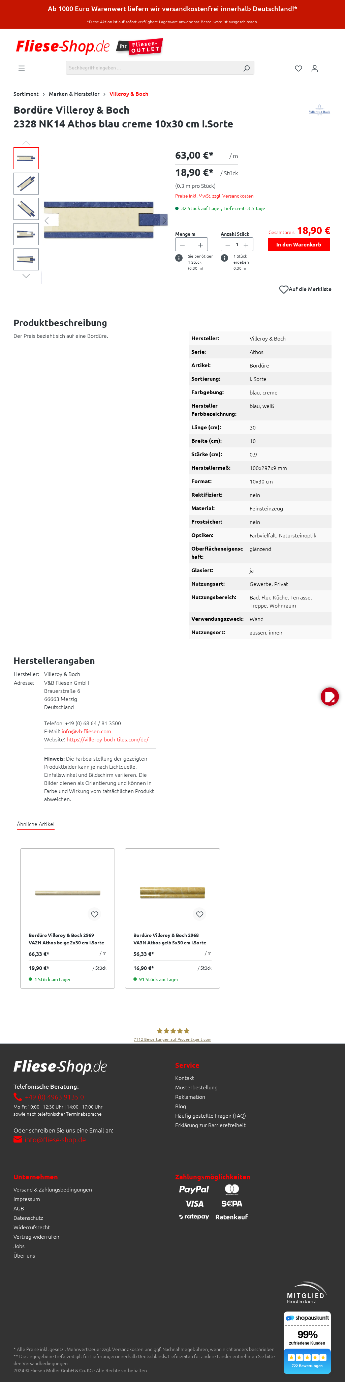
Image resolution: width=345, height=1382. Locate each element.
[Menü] (21, 67)
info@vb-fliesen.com (86, 731)
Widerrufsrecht (31, 1227)
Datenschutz (28, 1217)
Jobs (19, 1245)
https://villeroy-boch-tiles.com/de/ (108, 739)
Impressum (26, 1198)
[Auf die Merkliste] (94, 914)
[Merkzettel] (298, 68)
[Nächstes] (165, 220)
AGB (18, 1208)
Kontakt (184, 1077)
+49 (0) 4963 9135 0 (54, 1097)
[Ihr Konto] (315, 68)
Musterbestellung (196, 1087)
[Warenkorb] (327, 66)
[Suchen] (246, 67)
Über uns (24, 1255)
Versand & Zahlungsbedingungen (52, 1189)
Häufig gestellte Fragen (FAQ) (210, 1115)
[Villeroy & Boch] (320, 118)
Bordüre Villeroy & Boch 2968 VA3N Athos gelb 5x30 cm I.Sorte (169, 938)
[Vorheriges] (46, 220)
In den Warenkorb (298, 244)
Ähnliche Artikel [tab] (36, 823)
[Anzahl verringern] (182, 244)
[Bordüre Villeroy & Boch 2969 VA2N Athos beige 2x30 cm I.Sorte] (67, 892)
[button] (330, 696)
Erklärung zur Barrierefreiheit (210, 1124)
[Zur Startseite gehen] (62, 47)
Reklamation (190, 1096)
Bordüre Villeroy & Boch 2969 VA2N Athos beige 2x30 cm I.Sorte (66, 938)
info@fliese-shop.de (55, 1140)
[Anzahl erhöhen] (201, 244)
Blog (180, 1106)
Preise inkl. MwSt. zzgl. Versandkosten (214, 195)
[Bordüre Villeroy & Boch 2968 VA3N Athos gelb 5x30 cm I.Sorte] (172, 892)
